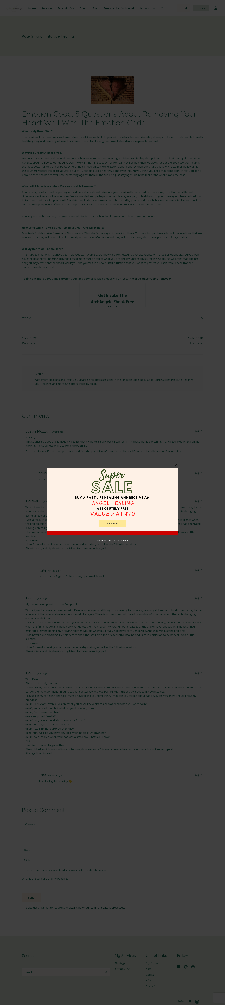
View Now (112, 523)
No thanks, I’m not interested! (112, 540)
